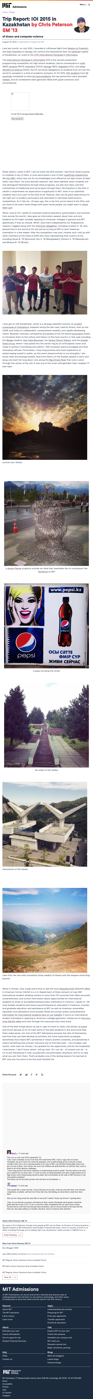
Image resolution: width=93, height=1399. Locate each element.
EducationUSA (67, 988)
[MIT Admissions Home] (14, 4)
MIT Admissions (20, 1289)
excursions (77, 333)
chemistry (30, 66)
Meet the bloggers (55, 1356)
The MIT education (10, 1312)
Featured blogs (54, 1362)
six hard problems (41, 76)
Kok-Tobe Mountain (33, 340)
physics (13, 66)
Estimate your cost (10, 1331)
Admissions (24, 42)
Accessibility (7, 1384)
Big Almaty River (57, 360)
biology (47, 66)
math (82, 63)
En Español (6, 1393)
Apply (50, 1306)
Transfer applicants (56, 1319)
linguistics (63, 66)
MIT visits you (53, 1341)
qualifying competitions (76, 175)
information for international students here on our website (32, 1015)
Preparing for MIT (55, 1312)
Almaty (28, 51)
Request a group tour (56, 1344)
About (4, 1381)
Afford (5, 1327)
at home (82, 1026)
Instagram (6, 1396)
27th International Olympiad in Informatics (56, 55)
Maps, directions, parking (58, 1348)
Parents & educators (56, 1323)
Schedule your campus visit (59, 1337)
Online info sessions (56, 1334)
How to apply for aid (11, 1337)
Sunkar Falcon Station (59, 340)
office (87, 988)
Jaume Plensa (14, 568)
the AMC (10, 178)
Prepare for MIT (37, 42)
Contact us (7, 1359)
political (76, 51)
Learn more (7, 1319)
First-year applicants (56, 1316)
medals (6, 79)
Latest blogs (53, 1359)
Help (4, 1352)
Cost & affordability (11, 1334)
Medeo (9, 340)
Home (5, 12)
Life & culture (8, 1316)
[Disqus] (46, 1116)
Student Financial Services (14, 1341)
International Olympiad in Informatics (26, 60)
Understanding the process (59, 1309)
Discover (6, 1306)
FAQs (4, 1356)
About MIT (7, 1309)
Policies (5, 1387)
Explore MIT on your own (58, 1331)
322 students (73, 73)
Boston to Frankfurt (78, 48)
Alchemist (43, 571)
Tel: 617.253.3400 (74, 1378)
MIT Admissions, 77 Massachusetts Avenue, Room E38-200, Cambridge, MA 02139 (34, 1378)
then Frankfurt (14, 51)
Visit (49, 1327)
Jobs (4, 1390)
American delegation (46, 226)
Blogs (12, 12)
